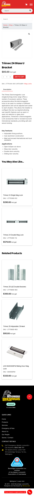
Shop (11, 25)
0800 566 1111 (19, 447)
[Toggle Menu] (31, 4)
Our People (5, 434)
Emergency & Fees (8, 428)
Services (5, 425)
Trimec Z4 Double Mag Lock (13, 235)
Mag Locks (28, 84)
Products (5, 422)
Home (5, 25)
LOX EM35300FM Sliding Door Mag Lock (16, 367)
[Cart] (26, 4)
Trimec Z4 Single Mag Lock (13, 195)
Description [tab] (7, 89)
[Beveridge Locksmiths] (6, 2)
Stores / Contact (7, 438)
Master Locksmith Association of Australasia (17, 473)
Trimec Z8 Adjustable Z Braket (14, 326)
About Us (5, 431)
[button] (29, 34)
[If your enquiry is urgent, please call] (29, 492)
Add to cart (19, 77)
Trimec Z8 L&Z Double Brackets (14, 287)
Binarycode (26, 486)
